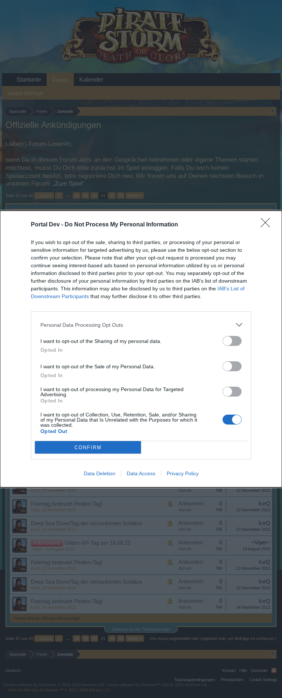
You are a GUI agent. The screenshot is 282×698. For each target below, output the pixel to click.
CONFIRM (88, 447)
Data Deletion (99, 473)
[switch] (232, 341)
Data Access (141, 473)
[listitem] (141, 325)
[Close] (268, 225)
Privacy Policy (183, 473)
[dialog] (141, 349)
